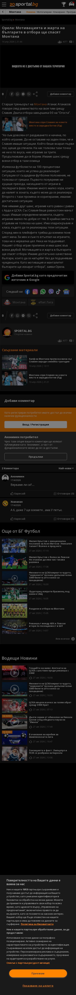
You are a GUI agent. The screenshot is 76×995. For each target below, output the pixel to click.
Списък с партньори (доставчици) (28, 962)
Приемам (38, 973)
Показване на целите (38, 985)
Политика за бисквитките (37, 924)
